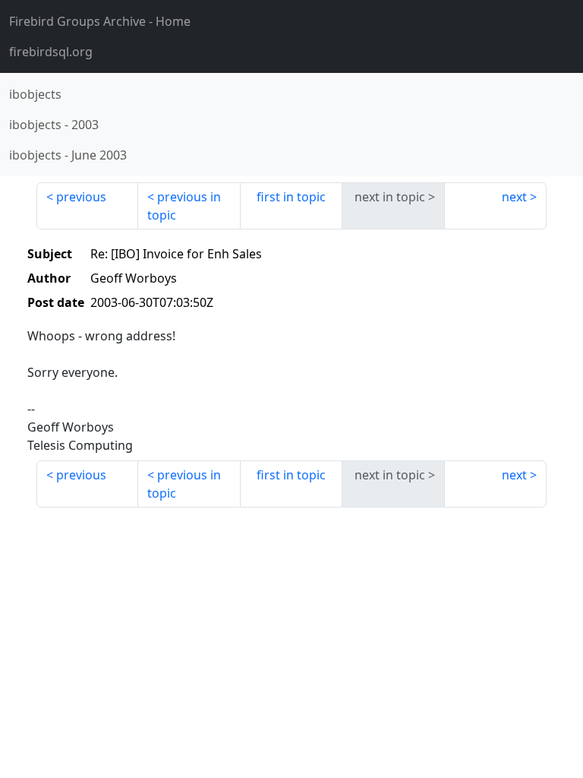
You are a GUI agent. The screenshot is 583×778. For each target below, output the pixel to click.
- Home (100, 21)
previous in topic (184, 205)
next (514, 196)
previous (81, 196)
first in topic (291, 196)
